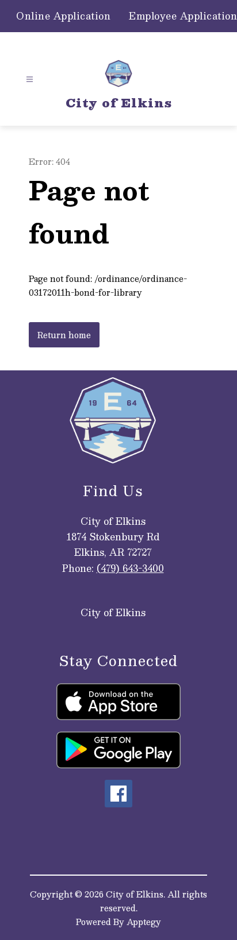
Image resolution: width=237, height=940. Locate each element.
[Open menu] (29, 79)
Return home (64, 335)
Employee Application (183, 16)
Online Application (63, 16)
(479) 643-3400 (130, 568)
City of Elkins (113, 612)
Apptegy (144, 922)
